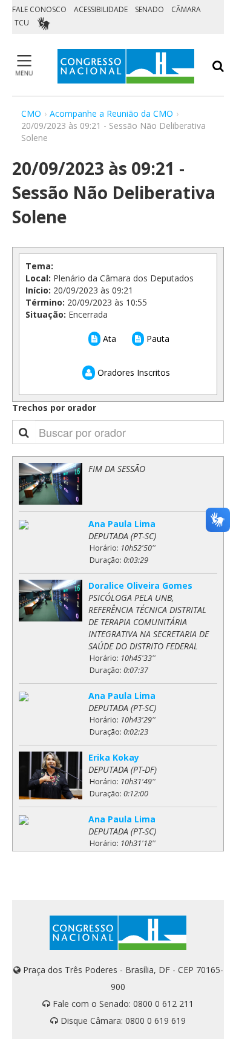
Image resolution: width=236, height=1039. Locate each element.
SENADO (149, 9)
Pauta (156, 338)
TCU (22, 23)
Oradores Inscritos (132, 372)
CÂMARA (186, 9)
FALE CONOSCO (39, 9)
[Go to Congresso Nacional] (125, 66)
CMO (31, 113)
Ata (108, 338)
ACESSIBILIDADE (101, 9)
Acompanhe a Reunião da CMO (111, 113)
